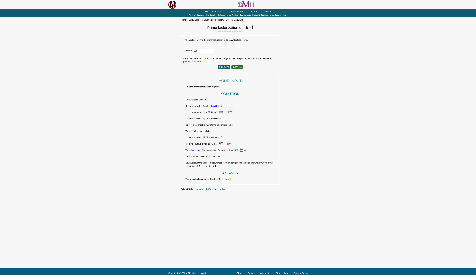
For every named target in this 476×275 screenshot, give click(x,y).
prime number (195, 150)
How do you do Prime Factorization (210, 189)
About (240, 273)
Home (183, 20)
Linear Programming (278, 15)
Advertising (265, 273)
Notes (254, 11)
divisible (214, 106)
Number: (188, 51)
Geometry (201, 15)
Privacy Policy (301, 273)
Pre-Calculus (211, 15)
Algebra (192, 15)
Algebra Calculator (234, 20)
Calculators (236, 11)
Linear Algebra (232, 15)
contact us (196, 61)
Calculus (221, 15)
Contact (251, 273)
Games (268, 11)
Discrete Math (245, 15)
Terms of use (282, 273)
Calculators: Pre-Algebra (213, 20)
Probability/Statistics (260, 15)
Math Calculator (213, 11)
